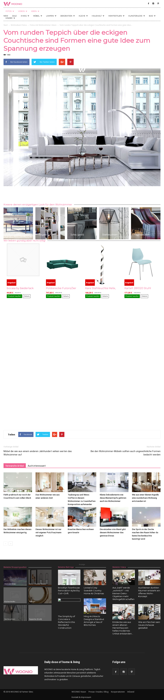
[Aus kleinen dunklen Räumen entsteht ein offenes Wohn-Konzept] (149, 577)
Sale (14, 16)
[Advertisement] (82, 195)
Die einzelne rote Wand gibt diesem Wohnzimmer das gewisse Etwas (113, 532)
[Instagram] (153, 3)
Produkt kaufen (14, 296)
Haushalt (97, 16)
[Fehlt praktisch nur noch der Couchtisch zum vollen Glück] (18, 482)
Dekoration (66, 16)
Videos (21, 11)
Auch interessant (37, 466)
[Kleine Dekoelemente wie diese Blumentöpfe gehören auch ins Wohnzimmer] (114, 482)
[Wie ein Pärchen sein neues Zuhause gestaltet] (149, 611)
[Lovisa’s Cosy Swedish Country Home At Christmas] (95, 577)
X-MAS (24, 16)
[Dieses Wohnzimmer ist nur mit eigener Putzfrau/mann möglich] (50, 517)
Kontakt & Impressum (81, 697)
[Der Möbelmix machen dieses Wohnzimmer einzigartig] (18, 517)
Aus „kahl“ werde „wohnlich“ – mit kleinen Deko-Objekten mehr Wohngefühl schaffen (123, 593)
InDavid (130, 691)
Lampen (50, 16)
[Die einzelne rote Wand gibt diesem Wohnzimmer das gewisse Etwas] (114, 517)
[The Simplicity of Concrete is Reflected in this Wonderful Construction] (69, 609)
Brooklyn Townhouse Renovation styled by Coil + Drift (69, 590)
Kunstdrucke (135, 16)
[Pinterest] (158, 3)
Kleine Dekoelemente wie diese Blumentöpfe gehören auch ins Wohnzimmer (113, 498)
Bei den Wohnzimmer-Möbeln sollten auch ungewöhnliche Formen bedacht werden (125, 453)
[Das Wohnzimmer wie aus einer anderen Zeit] (50, 482)
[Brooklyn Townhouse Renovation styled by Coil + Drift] (69, 577)
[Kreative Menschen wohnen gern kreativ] (82, 517)
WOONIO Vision (79, 691)
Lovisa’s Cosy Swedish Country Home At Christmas (94, 590)
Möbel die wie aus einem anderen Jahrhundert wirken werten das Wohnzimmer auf (38, 453)
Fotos (9, 11)
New (6, 16)
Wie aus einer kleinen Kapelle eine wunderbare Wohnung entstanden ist (145, 498)
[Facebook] (148, 3)
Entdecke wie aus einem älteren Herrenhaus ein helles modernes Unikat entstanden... (122, 628)
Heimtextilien (115, 16)
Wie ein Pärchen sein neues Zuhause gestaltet (149, 625)
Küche (82, 16)
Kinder (9, 18)
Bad (151, 16)
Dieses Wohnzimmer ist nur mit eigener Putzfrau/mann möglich (48, 532)
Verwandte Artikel (14, 466)
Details (26, 296)
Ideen (34, 11)
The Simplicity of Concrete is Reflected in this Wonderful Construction (66, 622)
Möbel (36, 16)
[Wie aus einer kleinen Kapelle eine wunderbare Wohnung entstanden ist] (146, 482)
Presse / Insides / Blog (98, 691)
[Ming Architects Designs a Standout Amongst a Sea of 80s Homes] (95, 606)
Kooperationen (118, 691)
